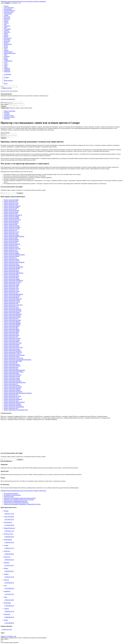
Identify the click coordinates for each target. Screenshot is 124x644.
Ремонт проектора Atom (11, 204)
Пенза (6, 57)
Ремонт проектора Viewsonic (12, 248)
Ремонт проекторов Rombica (12, 385)
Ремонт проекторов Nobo (11, 333)
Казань (6, 21)
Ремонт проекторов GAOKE (12, 353)
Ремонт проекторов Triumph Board (14, 406)
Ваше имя (3, 102)
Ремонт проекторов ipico (11, 368)
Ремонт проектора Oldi (10, 224)
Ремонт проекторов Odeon (11, 335)
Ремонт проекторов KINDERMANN (14, 370)
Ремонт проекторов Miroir (11, 332)
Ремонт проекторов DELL (11, 274)
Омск (5, 27)
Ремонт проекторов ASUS (11, 288)
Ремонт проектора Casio (11, 233)
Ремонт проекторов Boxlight (12, 295)
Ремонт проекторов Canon (11, 232)
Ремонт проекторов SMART (12, 268)
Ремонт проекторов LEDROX (12, 375)
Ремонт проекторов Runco (11, 276)
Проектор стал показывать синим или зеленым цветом (20, 498)
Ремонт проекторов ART (11, 286)
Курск (6, 48)
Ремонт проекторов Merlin (11, 326)
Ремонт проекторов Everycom (12, 282)
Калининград (8, 44)
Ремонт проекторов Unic (11, 408)
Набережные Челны (10, 53)
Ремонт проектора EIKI (11, 238)
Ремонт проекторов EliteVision (13, 314)
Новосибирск (8, 13)
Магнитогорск (8, 51)
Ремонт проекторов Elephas (12, 312)
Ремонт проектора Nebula (11, 207)
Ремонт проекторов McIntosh (12, 323)
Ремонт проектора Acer (10, 250)
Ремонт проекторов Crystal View (13, 305)
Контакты (7, 118)
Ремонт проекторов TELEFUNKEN (14, 402)
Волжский (7, 41)
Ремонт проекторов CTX (11, 306)
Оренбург (7, 56)
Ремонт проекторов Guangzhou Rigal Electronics (17, 359)
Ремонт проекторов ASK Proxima (13, 273)
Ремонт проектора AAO (11, 201)
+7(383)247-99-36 (9, 542)
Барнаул (6, 35)
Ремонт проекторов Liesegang (12, 320)
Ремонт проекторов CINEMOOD (13, 280)
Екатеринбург (8, 9)
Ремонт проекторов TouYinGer (13, 405)
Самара (7, 3)
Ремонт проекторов (9, 111)
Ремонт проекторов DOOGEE (12, 311)
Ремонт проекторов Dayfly (11, 308)
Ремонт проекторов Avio (11, 292)
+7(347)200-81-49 (9, 588)
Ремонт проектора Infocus (11, 241)
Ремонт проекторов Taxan (11, 397)
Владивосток (8, 38)
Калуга (6, 45)
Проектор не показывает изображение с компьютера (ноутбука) (22, 504)
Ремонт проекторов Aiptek (11, 285)
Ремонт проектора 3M (10, 209)
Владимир (7, 39)
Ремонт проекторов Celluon (12, 300)
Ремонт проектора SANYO (12, 260)
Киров (6, 47)
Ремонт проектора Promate (11, 225)
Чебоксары (7, 71)
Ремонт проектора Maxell (11, 222)
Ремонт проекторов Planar (11, 346)
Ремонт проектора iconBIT (11, 218)
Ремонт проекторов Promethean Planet (15, 382)
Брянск (6, 36)
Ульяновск (7, 68)
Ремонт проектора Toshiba (11, 253)
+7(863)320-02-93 (9, 536)
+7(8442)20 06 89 (9, 554)
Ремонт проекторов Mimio (11, 329)
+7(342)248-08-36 (9, 623)
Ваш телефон (4, 104)
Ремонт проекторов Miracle (12, 330)
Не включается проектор (11, 493)
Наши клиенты (8, 80)
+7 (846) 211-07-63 (6, 88)
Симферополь (8, 61)
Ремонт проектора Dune (11, 213)
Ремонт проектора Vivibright (12, 227)
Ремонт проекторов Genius (11, 356)
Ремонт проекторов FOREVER (13, 352)
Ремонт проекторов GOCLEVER (13, 358)
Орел (5, 54)
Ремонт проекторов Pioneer (12, 344)
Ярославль (7, 32)
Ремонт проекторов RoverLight (13, 387)
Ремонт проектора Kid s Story (12, 219)
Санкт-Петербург (9, 7)
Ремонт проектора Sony (11, 245)
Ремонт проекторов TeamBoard (13, 399)
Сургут (6, 64)
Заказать (3, 106)
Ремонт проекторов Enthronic (12, 315)
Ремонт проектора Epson (11, 251)
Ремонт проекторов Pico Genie (13, 343)
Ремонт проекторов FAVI (11, 318)
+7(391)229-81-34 (9, 605)
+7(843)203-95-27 (9, 571)
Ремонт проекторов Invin (11, 367)
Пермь (6, 33)
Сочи (5, 62)
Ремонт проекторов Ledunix (12, 376)
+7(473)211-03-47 (9, 565)
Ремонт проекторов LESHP (12, 379)
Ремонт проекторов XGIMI (12, 265)
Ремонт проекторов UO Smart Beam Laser (16, 410)
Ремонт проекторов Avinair (12, 291)
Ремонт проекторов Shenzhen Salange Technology (18, 393)
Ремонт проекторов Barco (11, 259)
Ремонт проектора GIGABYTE (13, 215)
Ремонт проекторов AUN (11, 289)
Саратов (6, 30)
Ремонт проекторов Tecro (11, 400)
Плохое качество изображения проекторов (16, 502)
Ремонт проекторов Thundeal (12, 403)
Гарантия (6, 114)
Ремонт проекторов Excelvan (12, 317)
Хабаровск (7, 70)
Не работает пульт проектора (12, 495)
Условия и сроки (9, 115)
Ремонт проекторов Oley (11, 337)
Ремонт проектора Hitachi (11, 239)
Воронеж (6, 19)
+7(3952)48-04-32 (9, 582)
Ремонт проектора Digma (11, 212)
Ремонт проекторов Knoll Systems (13, 372)
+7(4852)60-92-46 (9, 617)
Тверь (5, 65)
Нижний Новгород (9, 10)
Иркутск (6, 580)
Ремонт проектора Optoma (11, 256)
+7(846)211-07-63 (9, 548)
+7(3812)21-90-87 (9, 600)
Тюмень (6, 22)
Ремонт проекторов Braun (11, 297)
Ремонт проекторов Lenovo (12, 378)
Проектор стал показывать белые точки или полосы (19, 499)
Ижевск (6, 42)
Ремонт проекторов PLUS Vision (13, 347)
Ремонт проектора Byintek (11, 210)
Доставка (6, 112)
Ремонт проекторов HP (10, 362)
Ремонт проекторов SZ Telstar (12, 396)
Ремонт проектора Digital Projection (14, 236)
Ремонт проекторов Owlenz (12, 340)
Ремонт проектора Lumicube (12, 206)
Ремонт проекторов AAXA (12, 283)
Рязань (6, 59)
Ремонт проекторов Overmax (12, 338)
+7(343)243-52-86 (9, 525)
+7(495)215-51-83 (9, 513)
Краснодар (7, 18)
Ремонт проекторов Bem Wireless (13, 294)
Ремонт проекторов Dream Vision (13, 267)
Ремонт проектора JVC (10, 230)
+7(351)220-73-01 (9, 594)
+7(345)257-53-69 (9, 577)
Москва (6, 6)
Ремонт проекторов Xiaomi (12, 279)
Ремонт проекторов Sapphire (12, 390)
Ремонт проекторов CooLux (12, 302)
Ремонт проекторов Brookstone (13, 298)
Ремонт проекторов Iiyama (11, 364)
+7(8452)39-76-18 (9, 611)
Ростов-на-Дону (8, 12)
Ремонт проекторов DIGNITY (12, 309)
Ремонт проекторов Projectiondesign (14, 262)
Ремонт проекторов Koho (11, 373)
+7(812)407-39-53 (9, 519)
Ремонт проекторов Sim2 (11, 263)
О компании (7, 74)
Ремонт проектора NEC (11, 242)
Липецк (6, 50)
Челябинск (7, 26)
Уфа (5, 24)
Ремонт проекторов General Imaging (14, 355)
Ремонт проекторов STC (11, 394)
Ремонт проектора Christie (11, 235)
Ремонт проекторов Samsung (12, 388)
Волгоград (7, 16)
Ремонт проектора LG (10, 257)
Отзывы (6, 77)
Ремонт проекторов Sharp (11, 277)
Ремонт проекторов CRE (11, 303)
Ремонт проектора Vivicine (11, 228)
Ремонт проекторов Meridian (12, 324)
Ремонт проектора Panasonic (12, 244)
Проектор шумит (9, 496)
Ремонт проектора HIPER (11, 216)
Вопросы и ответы (9, 117)
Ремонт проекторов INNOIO (12, 365)
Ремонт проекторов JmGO (11, 271)
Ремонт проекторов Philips (11, 341)
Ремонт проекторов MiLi (11, 327)
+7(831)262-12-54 (9, 531)
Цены (5, 83)
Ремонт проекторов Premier (12, 349)
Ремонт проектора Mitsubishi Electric (14, 254)
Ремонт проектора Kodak (11, 221)
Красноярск (7, 29)
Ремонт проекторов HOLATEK (13, 361)
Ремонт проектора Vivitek (11, 247)
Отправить (20, 193)
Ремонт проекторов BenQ (11, 200)
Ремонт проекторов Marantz (12, 321)
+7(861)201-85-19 (9, 559)
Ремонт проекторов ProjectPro (12, 381)
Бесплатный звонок (6, 94)
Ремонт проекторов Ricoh (11, 270)
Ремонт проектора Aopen (11, 203)
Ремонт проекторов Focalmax (12, 350)
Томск (6, 67)
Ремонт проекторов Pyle (11, 384)
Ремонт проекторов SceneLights (13, 391)
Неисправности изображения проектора (15, 501)
